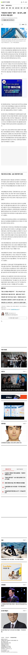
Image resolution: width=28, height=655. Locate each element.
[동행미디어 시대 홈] (5, 2)
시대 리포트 (4, 349)
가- (20, 24)
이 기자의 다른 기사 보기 (13, 318)
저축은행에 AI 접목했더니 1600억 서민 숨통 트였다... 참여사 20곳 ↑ (14, 300)
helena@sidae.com (12, 313)
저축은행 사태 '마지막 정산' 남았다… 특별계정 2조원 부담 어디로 (14, 297)
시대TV (3, 371)
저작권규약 (7, 637)
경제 (10, 8)
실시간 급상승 (20, 469)
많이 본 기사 (8, 469)
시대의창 (3, 423)
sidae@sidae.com (15, 309)
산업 (13, 8)
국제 (21, 8)
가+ (26, 24)
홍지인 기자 (4, 18)
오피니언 (3, 8)
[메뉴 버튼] (26, 2)
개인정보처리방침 (13, 637)
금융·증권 (17, 8)
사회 (24, 8)
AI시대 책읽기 (4, 611)
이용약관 (2, 637)
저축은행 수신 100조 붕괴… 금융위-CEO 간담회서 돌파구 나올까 (14, 302)
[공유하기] (22, 2)
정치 (7, 8)
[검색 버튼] (24, 2)
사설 (2, 540)
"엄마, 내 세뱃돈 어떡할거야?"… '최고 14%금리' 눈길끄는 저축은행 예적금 (14, 291)
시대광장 (3, 585)
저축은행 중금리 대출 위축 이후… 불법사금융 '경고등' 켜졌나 (14, 294)
